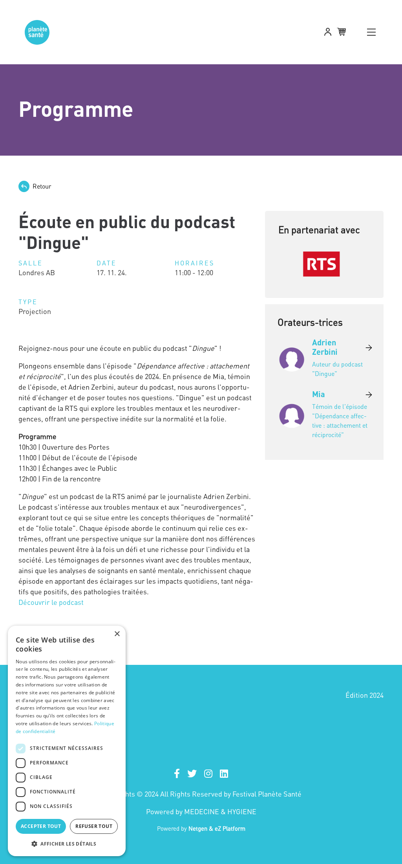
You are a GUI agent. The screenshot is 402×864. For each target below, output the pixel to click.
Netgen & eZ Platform (216, 828)
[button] (328, 33)
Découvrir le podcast (51, 602)
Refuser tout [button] (93, 826)
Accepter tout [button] (41, 826)
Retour (42, 186)
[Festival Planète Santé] (35, 32)
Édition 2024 (364, 695)
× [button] (117, 634)
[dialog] (67, 741)
